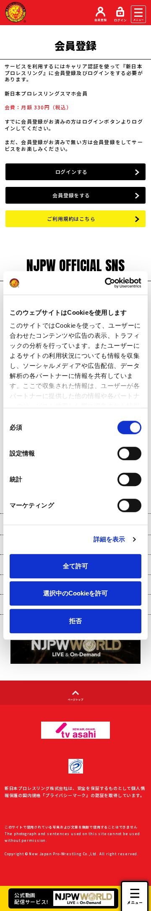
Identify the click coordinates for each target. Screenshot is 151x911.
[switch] (129, 453)
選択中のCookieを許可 (75, 593)
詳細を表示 (109, 539)
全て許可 (75, 565)
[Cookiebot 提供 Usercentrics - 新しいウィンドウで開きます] (106, 282)
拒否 (75, 620)
